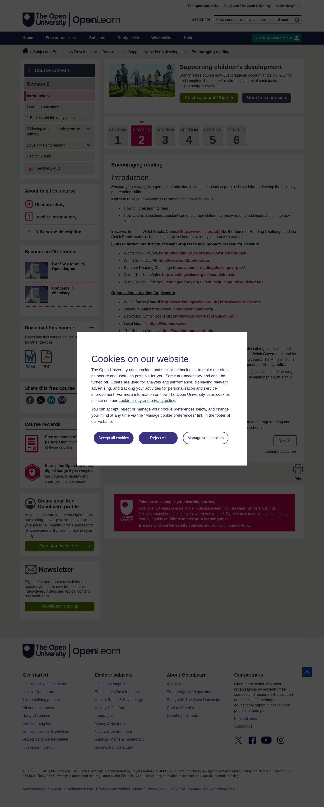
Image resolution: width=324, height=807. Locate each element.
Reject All (158, 438)
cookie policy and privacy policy (147, 400)
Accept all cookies (113, 438)
